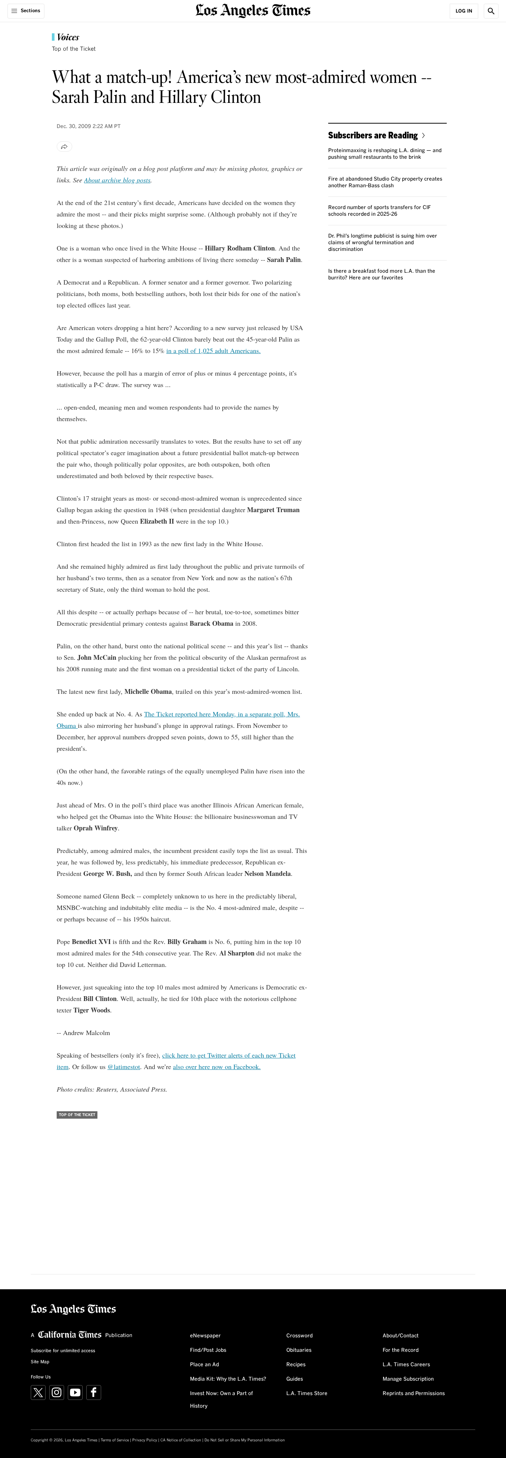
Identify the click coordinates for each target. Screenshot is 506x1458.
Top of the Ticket (74, 49)
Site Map (40, 1362)
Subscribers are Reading (373, 135)
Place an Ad (204, 1364)
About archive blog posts (117, 179)
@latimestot (123, 1066)
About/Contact (401, 1335)
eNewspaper (205, 1335)
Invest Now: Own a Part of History (221, 1400)
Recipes (296, 1364)
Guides (294, 1379)
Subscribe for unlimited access (63, 1351)
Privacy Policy (144, 1440)
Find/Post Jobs (208, 1350)
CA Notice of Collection (180, 1440)
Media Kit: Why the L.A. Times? (228, 1379)
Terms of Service (115, 1440)
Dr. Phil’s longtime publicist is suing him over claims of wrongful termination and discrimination (382, 243)
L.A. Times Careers (406, 1364)
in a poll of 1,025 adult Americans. (213, 350)
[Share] (64, 146)
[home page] (253, 10)
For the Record (401, 1350)
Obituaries (299, 1350)
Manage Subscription (408, 1379)
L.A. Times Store (306, 1393)
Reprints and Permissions (414, 1393)
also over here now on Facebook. (217, 1066)
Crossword (299, 1335)
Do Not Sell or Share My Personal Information (244, 1440)
